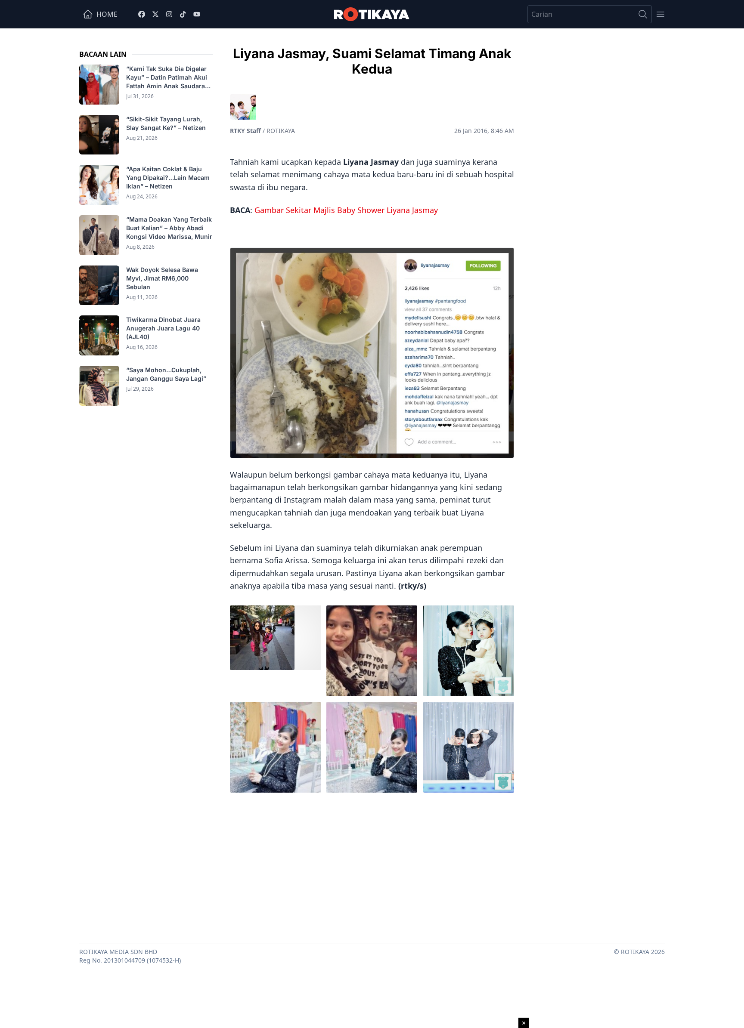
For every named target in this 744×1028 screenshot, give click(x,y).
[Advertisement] (372, 866)
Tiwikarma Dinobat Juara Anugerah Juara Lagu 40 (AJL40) (163, 328)
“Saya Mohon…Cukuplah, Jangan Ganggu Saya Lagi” (167, 374)
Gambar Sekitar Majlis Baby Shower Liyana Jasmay (346, 210)
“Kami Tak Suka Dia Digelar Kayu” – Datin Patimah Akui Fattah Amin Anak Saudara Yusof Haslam (166, 77)
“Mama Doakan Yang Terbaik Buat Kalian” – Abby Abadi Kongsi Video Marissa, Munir (169, 228)
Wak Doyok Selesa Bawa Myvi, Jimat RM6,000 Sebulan (162, 278)
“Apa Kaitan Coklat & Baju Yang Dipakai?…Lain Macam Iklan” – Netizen (168, 177)
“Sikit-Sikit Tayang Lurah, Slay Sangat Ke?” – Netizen (167, 123)
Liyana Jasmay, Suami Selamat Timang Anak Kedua (372, 61)
